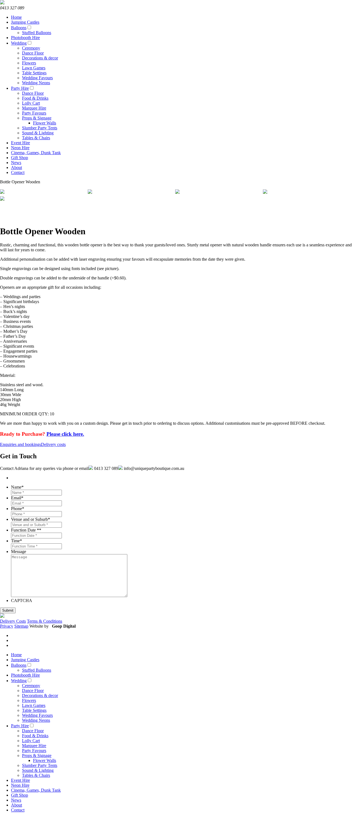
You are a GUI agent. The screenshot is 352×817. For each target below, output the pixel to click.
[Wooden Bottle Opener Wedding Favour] (43, 192)
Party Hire (20, 88)
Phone (17, 508)
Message (18, 551)
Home (16, 17)
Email (17, 497)
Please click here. (65, 434)
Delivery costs (53, 444)
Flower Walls (44, 123)
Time (16, 540)
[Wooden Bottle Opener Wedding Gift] (218, 192)
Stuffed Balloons (36, 32)
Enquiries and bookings (20, 444)
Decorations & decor (40, 58)
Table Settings (34, 72)
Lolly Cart (31, 103)
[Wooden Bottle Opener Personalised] (43, 199)
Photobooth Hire (25, 37)
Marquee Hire (34, 108)
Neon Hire (20, 147)
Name (17, 487)
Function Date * (26, 530)
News (16, 162)
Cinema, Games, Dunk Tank (36, 152)
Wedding (19, 43)
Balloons (18, 27)
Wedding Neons (36, 82)
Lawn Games (33, 68)
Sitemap (21, 626)
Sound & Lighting (38, 132)
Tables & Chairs (36, 137)
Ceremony (31, 48)
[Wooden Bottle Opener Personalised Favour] (131, 192)
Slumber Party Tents (39, 128)
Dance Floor (33, 53)
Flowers (29, 63)
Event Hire (20, 142)
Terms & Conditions (44, 621)
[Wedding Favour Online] (306, 192)
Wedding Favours (37, 77)
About (16, 167)
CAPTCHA (21, 600)
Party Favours (34, 113)
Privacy (6, 626)
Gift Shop (19, 157)
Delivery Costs (13, 621)
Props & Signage (36, 118)
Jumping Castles (25, 22)
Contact (17, 172)
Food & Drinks (35, 98)
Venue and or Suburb (30, 519)
